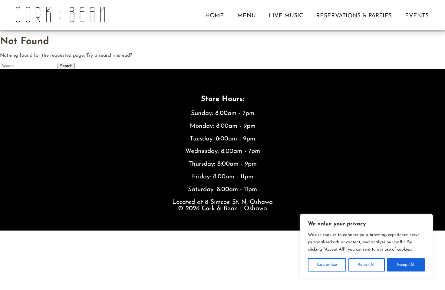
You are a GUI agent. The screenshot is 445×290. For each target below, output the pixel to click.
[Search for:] (29, 66)
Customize (327, 264)
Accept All (406, 264)
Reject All (367, 264)
